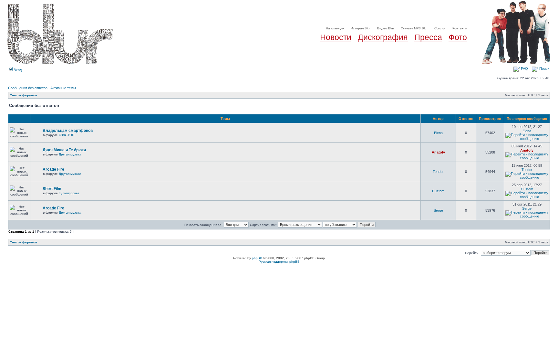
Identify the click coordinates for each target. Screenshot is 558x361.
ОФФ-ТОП (66, 135)
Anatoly (438, 152)
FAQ (524, 68)
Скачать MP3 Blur (414, 28)
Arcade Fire (53, 169)
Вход (17, 70)
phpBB (257, 258)
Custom (438, 191)
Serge (438, 210)
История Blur (360, 28)
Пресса (428, 37)
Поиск (543, 68)
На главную (335, 28)
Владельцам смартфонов (68, 130)
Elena (438, 133)
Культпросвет (69, 193)
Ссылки (440, 28)
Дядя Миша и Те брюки (64, 150)
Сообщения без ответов (27, 88)
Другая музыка (70, 154)
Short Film (52, 188)
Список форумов (23, 95)
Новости (335, 37)
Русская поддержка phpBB (279, 261)
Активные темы (63, 88)
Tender (438, 172)
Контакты (459, 28)
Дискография (383, 37)
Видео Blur (385, 28)
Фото (458, 37)
